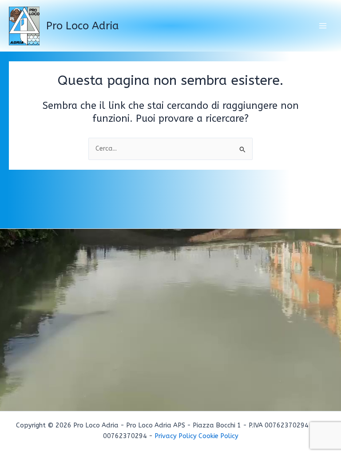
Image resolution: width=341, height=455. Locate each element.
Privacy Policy (176, 436)
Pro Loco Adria (82, 26)
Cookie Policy (218, 436)
